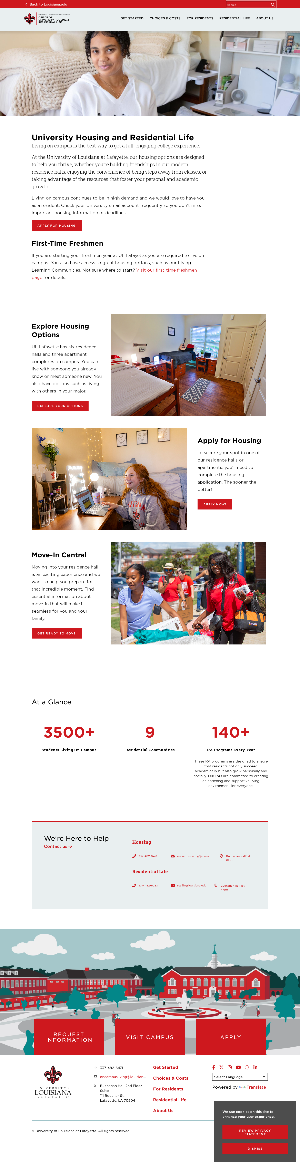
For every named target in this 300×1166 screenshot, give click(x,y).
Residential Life (234, 18)
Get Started (131, 18)
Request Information (69, 1037)
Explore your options (60, 406)
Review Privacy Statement (255, 1132)
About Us (264, 18)
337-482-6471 (147, 856)
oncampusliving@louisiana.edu (194, 856)
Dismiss (255, 1148)
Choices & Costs (165, 18)
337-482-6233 (148, 885)
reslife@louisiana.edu (191, 885)
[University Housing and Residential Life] (46, 18)
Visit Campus (150, 1037)
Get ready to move (56, 633)
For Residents (200, 18)
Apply (231, 1037)
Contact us (55, 846)
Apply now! (214, 504)
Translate (256, 1087)
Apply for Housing (56, 225)
